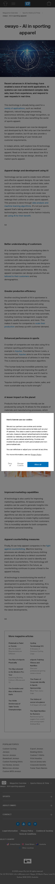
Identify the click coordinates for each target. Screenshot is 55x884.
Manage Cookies (20, 464)
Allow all (37, 464)
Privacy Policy (36, 455)
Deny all (10, 464)
